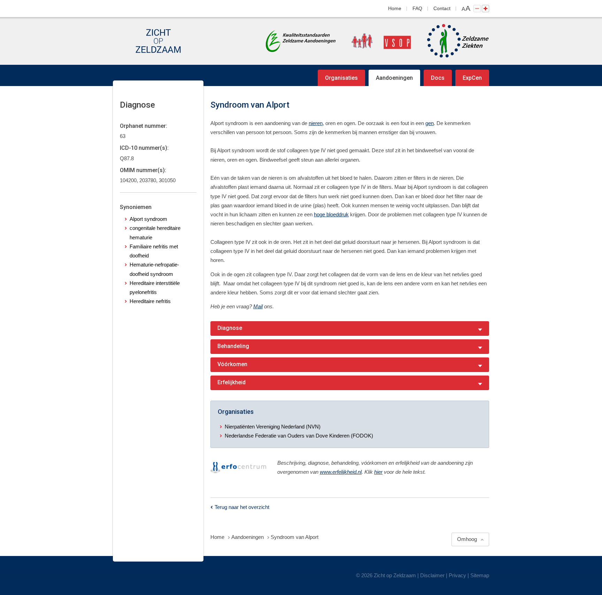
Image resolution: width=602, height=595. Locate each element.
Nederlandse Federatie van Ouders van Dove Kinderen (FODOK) (299, 436)
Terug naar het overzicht (242, 507)
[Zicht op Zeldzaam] (158, 41)
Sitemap (479, 575)
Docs (438, 78)
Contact (441, 8)
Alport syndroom (148, 219)
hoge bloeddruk (331, 214)
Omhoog (467, 539)
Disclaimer (432, 575)
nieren (316, 123)
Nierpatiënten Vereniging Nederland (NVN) (273, 427)
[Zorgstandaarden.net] (300, 40)
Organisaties (341, 78)
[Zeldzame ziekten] (451, 41)
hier (378, 472)
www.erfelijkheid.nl (341, 472)
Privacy (457, 575)
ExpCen (472, 78)
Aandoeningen (394, 78)
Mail (258, 306)
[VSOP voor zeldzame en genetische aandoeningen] (374, 41)
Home (394, 8)
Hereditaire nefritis (150, 301)
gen (429, 123)
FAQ (417, 8)
